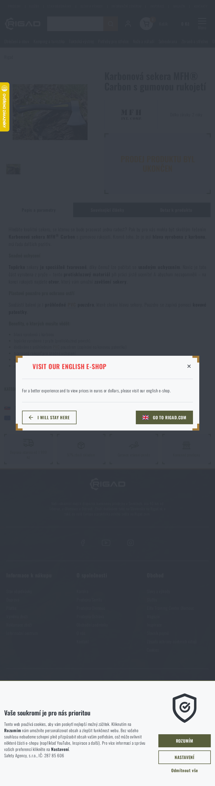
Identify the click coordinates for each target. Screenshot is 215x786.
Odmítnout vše (184, 770)
